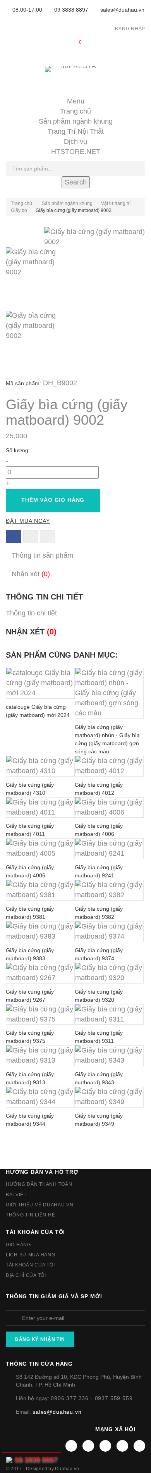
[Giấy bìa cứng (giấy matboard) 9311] (109, 1014)
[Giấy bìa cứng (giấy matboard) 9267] (40, 973)
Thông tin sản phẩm (42, 555)
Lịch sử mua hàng (30, 1255)
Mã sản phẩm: (23, 383)
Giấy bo (19, 210)
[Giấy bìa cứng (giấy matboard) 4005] (40, 848)
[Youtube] (105, 1446)
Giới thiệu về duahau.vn (40, 1205)
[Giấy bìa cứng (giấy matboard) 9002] (75, 279)
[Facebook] (71, 1446)
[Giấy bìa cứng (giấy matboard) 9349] (109, 1097)
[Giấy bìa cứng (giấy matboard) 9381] (40, 890)
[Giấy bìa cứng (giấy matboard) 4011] (40, 807)
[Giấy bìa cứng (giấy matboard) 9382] (109, 890)
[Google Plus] (122, 1446)
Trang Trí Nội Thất (76, 131)
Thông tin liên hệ (30, 1215)
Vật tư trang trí (115, 203)
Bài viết (16, 1194)
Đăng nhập (130, 28)
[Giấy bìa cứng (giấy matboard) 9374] (109, 931)
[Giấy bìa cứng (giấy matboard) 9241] (109, 848)
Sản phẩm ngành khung (76, 121)
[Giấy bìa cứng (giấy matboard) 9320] (109, 973)
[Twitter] (88, 1446)
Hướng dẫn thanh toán (39, 1184)
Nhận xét (31, 574)
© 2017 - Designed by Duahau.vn (42, 1468)
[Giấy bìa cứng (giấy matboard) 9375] (40, 1014)
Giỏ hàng (18, 1244)
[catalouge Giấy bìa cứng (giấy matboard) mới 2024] (40, 683)
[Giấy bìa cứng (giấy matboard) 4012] (109, 766)
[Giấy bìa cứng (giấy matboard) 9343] (109, 1055)
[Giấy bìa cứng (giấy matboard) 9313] (40, 1055)
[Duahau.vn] (75, 77)
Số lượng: (18, 450)
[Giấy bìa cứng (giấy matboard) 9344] (40, 1097)
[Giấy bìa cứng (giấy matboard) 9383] (40, 931)
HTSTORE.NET (75, 151)
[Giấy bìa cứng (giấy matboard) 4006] (109, 807)
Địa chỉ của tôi (26, 1275)
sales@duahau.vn (122, 10)
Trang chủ (75, 111)
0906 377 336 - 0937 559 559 (92, 1398)
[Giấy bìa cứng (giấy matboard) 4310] (40, 766)
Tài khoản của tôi (35, 1232)
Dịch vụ (75, 141)
